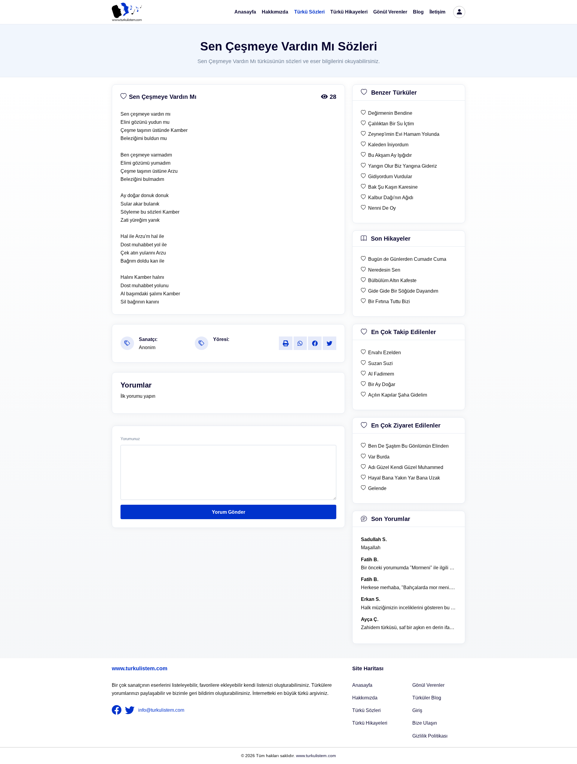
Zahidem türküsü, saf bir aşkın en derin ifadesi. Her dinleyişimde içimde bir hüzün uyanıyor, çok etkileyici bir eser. (408, 627)
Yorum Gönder (228, 512)
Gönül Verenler (390, 11)
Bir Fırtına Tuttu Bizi (389, 301)
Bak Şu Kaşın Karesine (393, 187)
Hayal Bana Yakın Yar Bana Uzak (404, 477)
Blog (418, 11)
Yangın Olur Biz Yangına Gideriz (402, 166)
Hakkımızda (275, 11)
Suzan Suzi (380, 363)
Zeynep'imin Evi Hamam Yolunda (403, 134)
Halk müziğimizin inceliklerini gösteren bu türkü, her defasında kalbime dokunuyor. (408, 607)
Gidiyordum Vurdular (390, 176)
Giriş (417, 710)
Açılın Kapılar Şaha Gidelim (397, 394)
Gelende (377, 488)
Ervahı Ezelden (384, 352)
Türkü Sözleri (309, 11)
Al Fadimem (381, 373)
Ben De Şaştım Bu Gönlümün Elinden (408, 446)
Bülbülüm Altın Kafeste (392, 280)
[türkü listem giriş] (459, 12)
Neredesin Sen (384, 269)
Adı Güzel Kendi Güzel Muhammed (405, 467)
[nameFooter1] (118, 710)
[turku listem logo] (127, 12)
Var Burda (378, 456)
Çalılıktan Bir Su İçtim (391, 123)
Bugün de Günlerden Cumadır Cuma (407, 259)
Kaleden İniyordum (388, 144)
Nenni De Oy (382, 208)
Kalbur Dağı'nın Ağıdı (390, 197)
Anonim (147, 347)
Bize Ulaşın (424, 723)
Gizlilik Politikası (429, 735)
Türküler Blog (426, 697)
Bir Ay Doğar (381, 384)
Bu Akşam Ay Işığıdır (390, 155)
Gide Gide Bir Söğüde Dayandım (403, 291)
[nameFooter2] (131, 710)
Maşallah (370, 547)
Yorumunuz (130, 439)
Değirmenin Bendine (390, 113)
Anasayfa (245, 11)
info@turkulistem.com (161, 710)
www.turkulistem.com (139, 668)
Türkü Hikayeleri (349, 11)
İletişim (437, 11)
